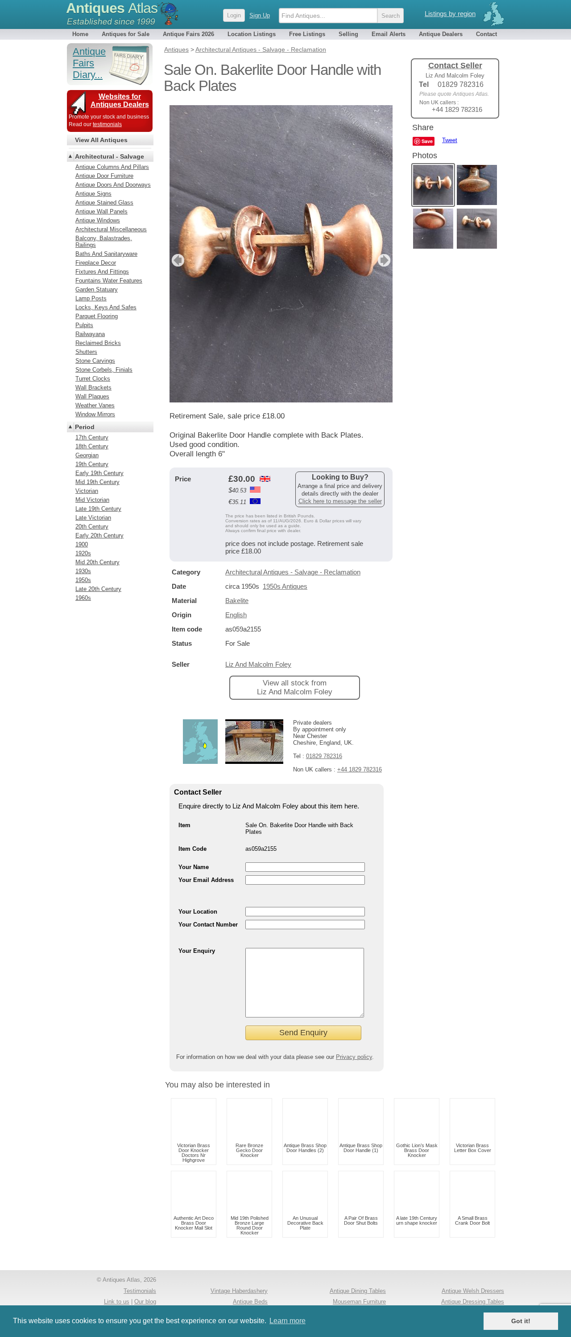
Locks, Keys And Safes (106, 307)
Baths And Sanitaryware (106, 253)
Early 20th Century (99, 535)
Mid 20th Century (97, 562)
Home (80, 34)
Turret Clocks (92, 378)
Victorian (86, 491)
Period (85, 427)
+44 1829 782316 (359, 769)
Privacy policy (354, 1057)
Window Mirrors (95, 414)
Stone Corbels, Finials (103, 369)
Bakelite (236, 600)
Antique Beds (250, 1301)
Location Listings (252, 34)
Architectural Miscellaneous (111, 229)
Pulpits (84, 325)
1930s (83, 571)
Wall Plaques (92, 396)
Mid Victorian (92, 499)
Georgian (87, 455)
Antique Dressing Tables (472, 1301)
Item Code (192, 848)
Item (184, 825)
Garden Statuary (96, 289)
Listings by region (450, 13)
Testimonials (140, 1291)
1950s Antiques (285, 586)
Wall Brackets (93, 387)
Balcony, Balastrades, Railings (103, 241)
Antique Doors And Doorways (113, 184)
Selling (348, 34)
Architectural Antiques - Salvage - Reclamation (292, 572)
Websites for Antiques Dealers (120, 100)
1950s (83, 580)
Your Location (197, 911)
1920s (83, 553)
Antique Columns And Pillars (112, 167)
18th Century (91, 446)
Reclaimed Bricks (98, 343)
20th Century (91, 526)
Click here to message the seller (340, 501)
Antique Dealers (441, 34)
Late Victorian (93, 517)
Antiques (111, 8)
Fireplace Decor (95, 262)
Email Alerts (388, 34)
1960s (83, 598)
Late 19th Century (98, 508)
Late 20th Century (98, 589)
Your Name (193, 867)
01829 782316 (324, 756)
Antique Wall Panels (101, 211)
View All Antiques (101, 140)
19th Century (91, 464)
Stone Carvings (95, 360)
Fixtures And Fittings (102, 271)
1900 (81, 544)
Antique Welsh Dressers (473, 1291)
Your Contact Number (208, 924)
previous (177, 260)
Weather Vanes (95, 405)
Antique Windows (97, 220)
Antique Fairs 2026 (188, 34)
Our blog (145, 1301)
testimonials (107, 124)
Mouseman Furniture (359, 1301)
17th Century (91, 437)
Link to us (116, 1301)
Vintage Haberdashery (239, 1291)
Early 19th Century (99, 473)
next (385, 260)
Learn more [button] (287, 1321)
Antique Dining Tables (358, 1291)
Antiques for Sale (125, 34)
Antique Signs (93, 193)
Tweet (449, 140)
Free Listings (307, 34)
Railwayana (90, 334)
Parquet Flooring (96, 316)
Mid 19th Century (97, 482)
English (236, 615)
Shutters (86, 352)
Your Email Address (206, 880)
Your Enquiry (196, 950)
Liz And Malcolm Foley (258, 664)
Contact (486, 34)
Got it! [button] (520, 1321)
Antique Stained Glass (104, 202)
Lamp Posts (91, 298)
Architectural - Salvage (109, 156)
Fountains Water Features (108, 280)
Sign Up (259, 15)
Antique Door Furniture (104, 175)
